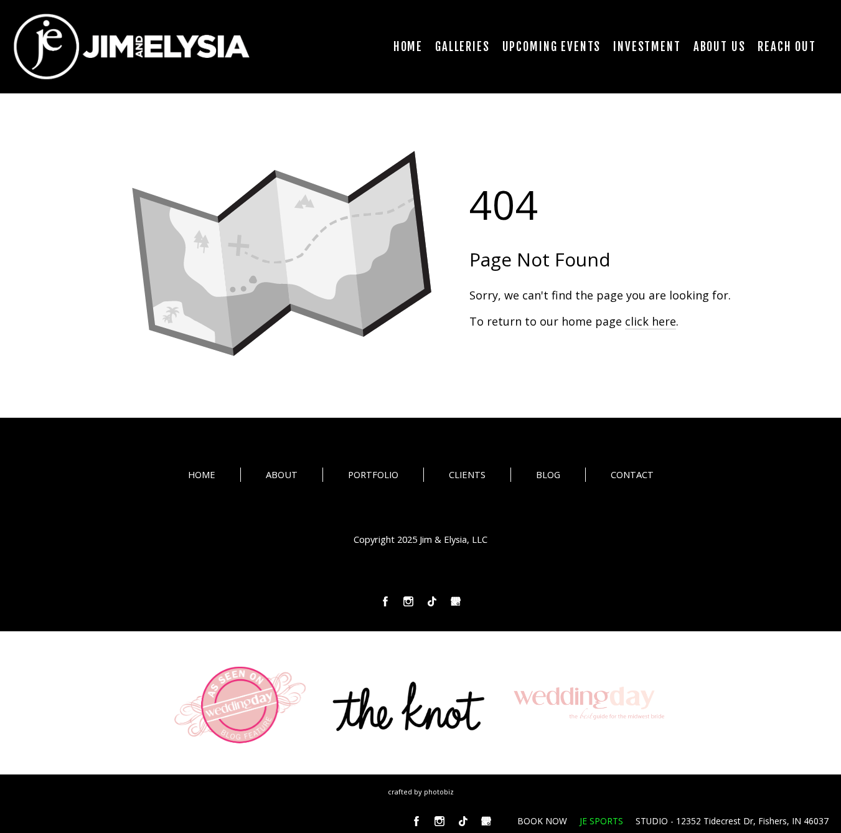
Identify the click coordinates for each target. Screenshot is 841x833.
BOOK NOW (542, 821)
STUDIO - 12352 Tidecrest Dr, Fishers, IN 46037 (732, 821)
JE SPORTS (601, 821)
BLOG (548, 474)
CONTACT (632, 474)
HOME (201, 474)
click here (650, 321)
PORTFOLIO (373, 474)
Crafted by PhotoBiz (421, 791)
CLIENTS (467, 474)
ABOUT (282, 474)
